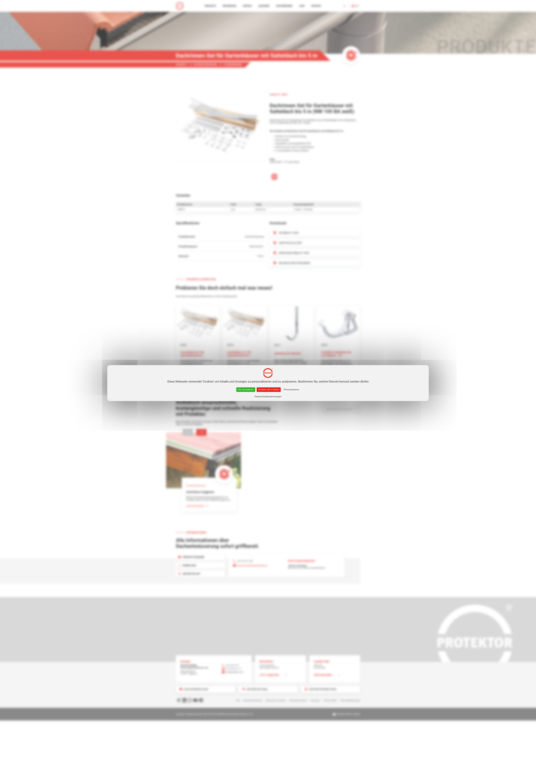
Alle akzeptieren (246, 389)
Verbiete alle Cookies (268, 389)
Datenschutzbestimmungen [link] (268, 396)
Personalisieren (291, 389)
